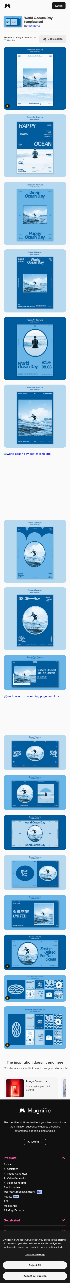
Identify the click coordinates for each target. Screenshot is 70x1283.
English (35, 1141)
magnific (34, 26)
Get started (12, 1220)
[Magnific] (7, 6)
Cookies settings (35, 1254)
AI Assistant (11, 1169)
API (6, 1201)
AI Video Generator (15, 1178)
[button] (35, 1142)
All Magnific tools (14, 1210)
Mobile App (10, 1206)
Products (10, 1158)
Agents (11, 1196)
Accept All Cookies (35, 1276)
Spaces (8, 1164)
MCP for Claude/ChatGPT (22, 1192)
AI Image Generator (15, 1173)
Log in (59, 5)
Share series (55, 38)
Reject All (35, 1265)
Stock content (12, 1187)
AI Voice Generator (15, 1183)
